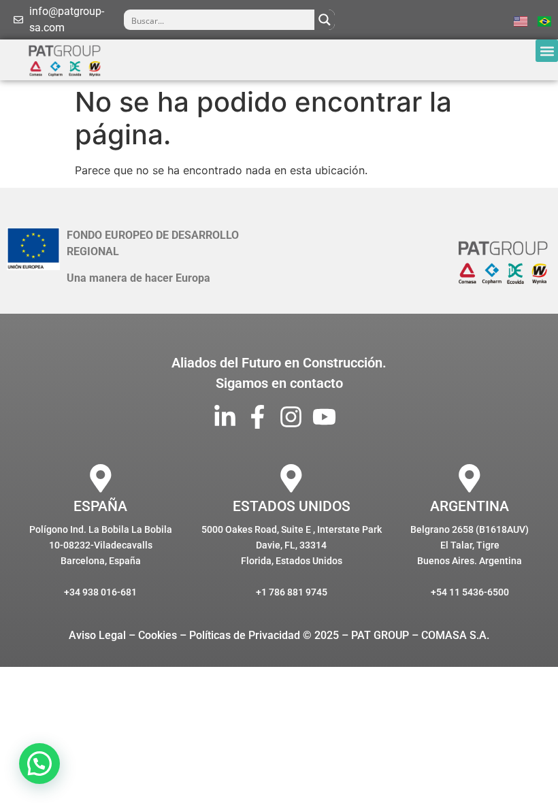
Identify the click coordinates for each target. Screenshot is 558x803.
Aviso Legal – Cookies (123, 635)
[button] (547, 50)
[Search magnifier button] (324, 20)
